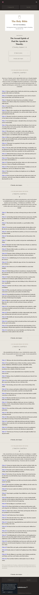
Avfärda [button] (4, 592)
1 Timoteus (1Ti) (10, 7)
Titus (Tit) (28, 7)
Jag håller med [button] (10, 592)
